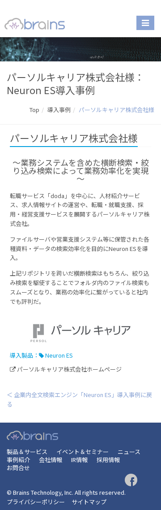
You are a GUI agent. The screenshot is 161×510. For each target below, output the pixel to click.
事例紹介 (18, 459)
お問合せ (18, 467)
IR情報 (79, 459)
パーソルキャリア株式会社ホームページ (69, 369)
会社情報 (50, 459)
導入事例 (59, 109)
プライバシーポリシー (36, 501)
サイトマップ (89, 501)
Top (34, 109)
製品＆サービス (27, 451)
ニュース (129, 451)
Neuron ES (59, 355)
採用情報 (108, 459)
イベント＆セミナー (82, 451)
